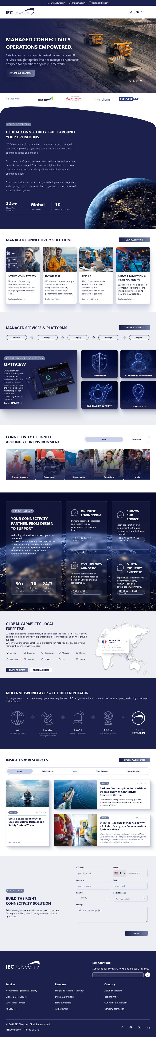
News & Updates (63, 1002)
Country (79, 893)
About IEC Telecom (113, 990)
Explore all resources (134, 760)
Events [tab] (74, 771)
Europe (13, 652)
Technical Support (100, 2)
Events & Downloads (64, 996)
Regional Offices (41, 670)
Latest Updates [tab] (133, 771)
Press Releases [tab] (102, 771)
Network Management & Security (21, 990)
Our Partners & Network (115, 1002)
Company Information (114, 1008)
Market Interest (119, 893)
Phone (115, 868)
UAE (63, 659)
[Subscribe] (147, 974)
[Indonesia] (128, 660)
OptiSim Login (78, 2)
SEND (136, 933)
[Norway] (103, 635)
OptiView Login (58, 2)
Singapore (14, 659)
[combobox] (119, 873)
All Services (11, 1008)
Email (115, 880)
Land (104, 439)
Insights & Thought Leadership (69, 990)
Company (80, 880)
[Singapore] (127, 658)
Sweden (30, 659)
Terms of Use (31, 1029)
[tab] (130, 81)
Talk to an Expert (17, 670)
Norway (82, 652)
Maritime (136, 439)
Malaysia (65, 652)
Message (79, 904)
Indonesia (31, 652)
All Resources (61, 1008)
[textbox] (92, 897)
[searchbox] (128, 899)
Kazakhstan (49, 652)
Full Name (80, 868)
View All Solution (134, 240)
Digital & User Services (17, 996)
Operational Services (15, 1002)
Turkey (47, 659)
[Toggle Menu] (147, 12)
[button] (131, 12)
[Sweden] (103, 636)
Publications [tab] (47, 771)
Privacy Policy (13, 1029)
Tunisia (82, 659)
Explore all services (134, 327)
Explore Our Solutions (20, 73)
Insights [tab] (20, 771)
